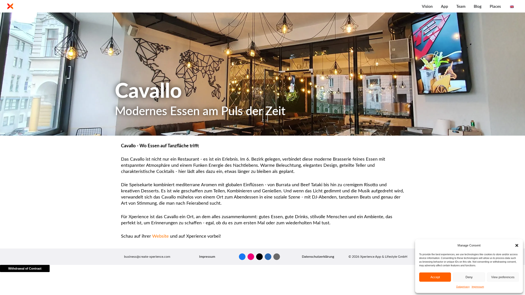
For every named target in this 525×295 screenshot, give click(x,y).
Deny (469, 277)
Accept (435, 277)
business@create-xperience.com (147, 256)
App (444, 7)
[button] (517, 245)
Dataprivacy (463, 286)
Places (495, 7)
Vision (427, 7)
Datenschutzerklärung (318, 256)
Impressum (478, 286)
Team (461, 7)
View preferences (503, 277)
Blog (478, 7)
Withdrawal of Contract (24, 268)
